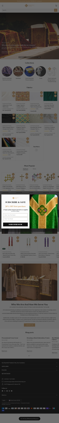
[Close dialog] (56, 196)
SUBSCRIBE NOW (15, 225)
